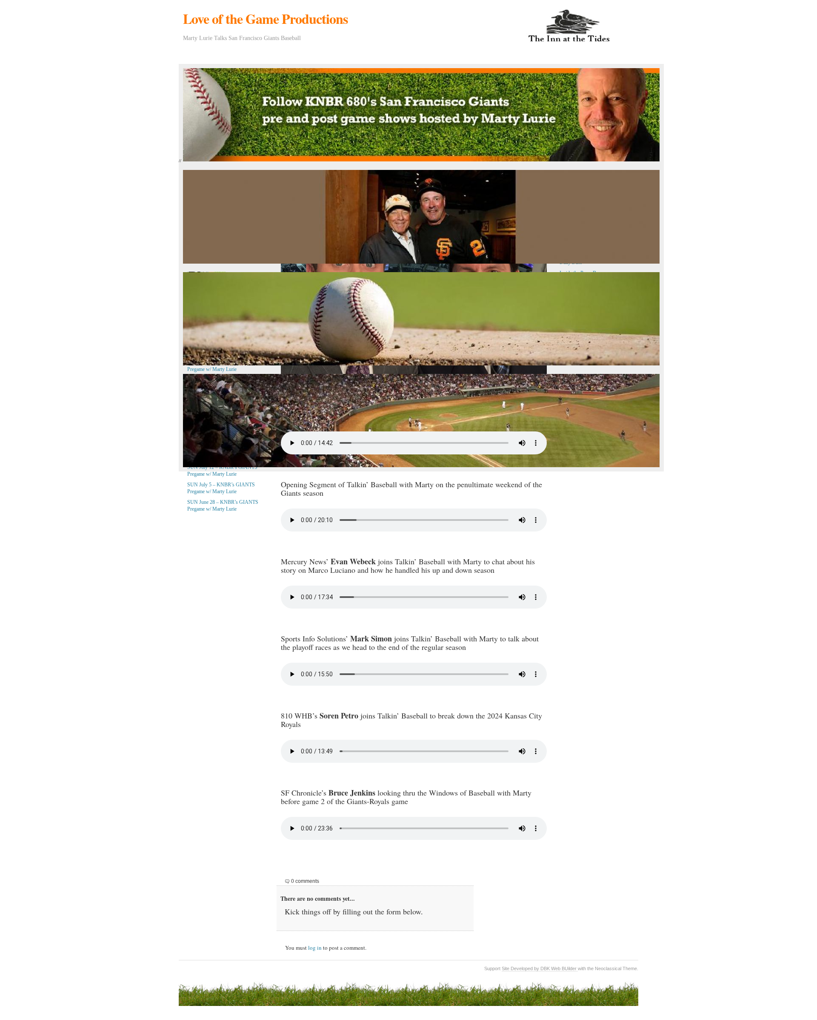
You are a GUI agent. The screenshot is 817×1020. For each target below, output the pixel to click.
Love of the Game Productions (265, 19)
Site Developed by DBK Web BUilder (540, 968)
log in (315, 947)
